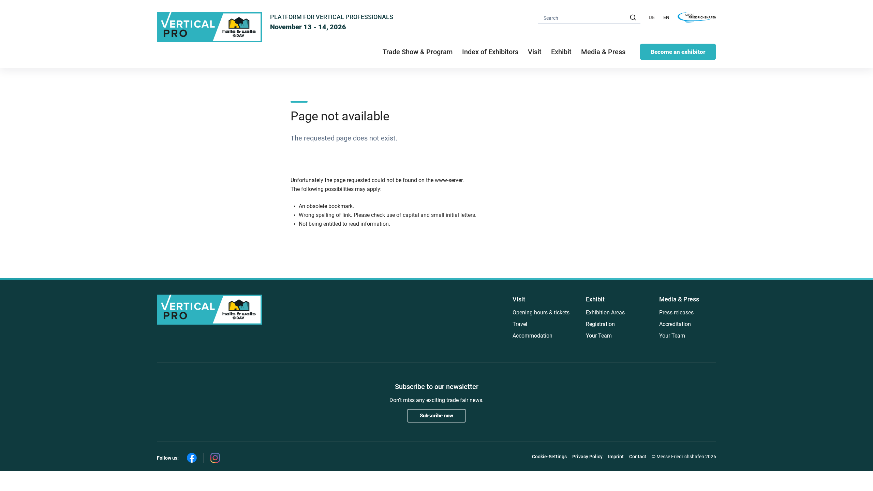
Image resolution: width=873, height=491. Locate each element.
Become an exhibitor (678, 51)
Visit (519, 299)
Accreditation (675, 324)
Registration (600, 324)
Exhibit (595, 299)
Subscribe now (436, 416)
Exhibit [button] (561, 52)
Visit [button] (535, 52)
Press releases (676, 312)
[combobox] (589, 18)
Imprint (616, 456)
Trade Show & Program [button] (418, 52)
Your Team (599, 335)
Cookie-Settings (549, 456)
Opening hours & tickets (541, 312)
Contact (637, 456)
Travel (520, 324)
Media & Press (603, 52)
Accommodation (532, 335)
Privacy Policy (587, 456)
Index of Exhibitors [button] (490, 52)
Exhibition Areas (605, 312)
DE (652, 17)
